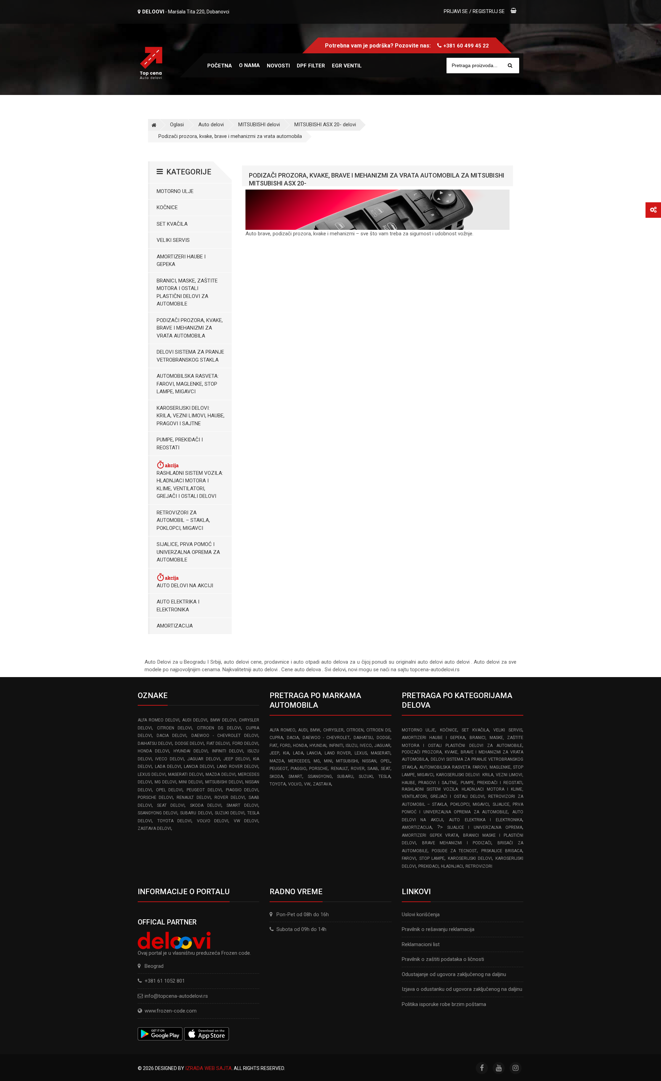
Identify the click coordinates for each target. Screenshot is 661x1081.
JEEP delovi (236, 759)
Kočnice (167, 207)
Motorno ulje (175, 191)
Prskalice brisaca (501, 850)
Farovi (409, 858)
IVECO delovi (169, 759)
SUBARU (345, 776)
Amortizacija (175, 626)
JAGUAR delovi (203, 759)
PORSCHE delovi (155, 797)
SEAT (385, 768)
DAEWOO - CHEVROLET (326, 737)
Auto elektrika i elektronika (178, 606)
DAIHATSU (363, 737)
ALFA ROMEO (282, 730)
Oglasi (177, 124)
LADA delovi (168, 766)
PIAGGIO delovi (242, 790)
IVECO (366, 745)
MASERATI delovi (185, 774)
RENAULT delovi (193, 797)
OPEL (385, 761)
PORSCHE (318, 768)
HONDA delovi (153, 751)
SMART (295, 776)
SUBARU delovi (196, 813)
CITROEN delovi (174, 728)
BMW (315, 730)
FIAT (273, 745)
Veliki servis (173, 240)
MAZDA (277, 761)
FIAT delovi (218, 743)
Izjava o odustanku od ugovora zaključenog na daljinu (462, 989)
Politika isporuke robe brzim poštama (444, 1004)
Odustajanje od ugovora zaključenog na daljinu (454, 974)
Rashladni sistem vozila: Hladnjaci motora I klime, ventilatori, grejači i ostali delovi (190, 485)
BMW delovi (223, 720)
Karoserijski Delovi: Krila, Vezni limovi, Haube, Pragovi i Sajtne (190, 416)
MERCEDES (298, 761)
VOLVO (295, 784)
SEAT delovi (171, 805)
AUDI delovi (194, 720)
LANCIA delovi (199, 766)
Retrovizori (478, 866)
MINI (328, 761)
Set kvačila (172, 224)
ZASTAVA (322, 784)
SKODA (276, 776)
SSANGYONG (320, 776)
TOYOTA (278, 784)
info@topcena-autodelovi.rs (176, 996)
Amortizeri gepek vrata (430, 835)
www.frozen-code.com (171, 1011)
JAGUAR (382, 745)
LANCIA (314, 753)
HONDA (300, 745)
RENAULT (339, 768)
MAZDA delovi (220, 774)
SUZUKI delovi (229, 813)
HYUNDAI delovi (191, 751)
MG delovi (165, 782)
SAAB (372, 768)
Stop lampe (432, 858)
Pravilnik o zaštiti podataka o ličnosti (443, 959)
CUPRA (276, 737)
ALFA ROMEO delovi (158, 720)
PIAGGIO (298, 768)
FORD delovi (245, 743)
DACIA (293, 737)
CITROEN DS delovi (219, 728)
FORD (285, 745)
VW (307, 784)
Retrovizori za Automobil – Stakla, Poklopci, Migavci (183, 520)
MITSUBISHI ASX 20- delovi (325, 124)
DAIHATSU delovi (155, 743)
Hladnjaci (452, 866)
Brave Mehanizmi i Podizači (457, 843)
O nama (249, 65)
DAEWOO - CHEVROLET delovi (225, 735)
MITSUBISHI (347, 761)
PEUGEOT (279, 768)
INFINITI (336, 745)
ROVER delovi (229, 797)
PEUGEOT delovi (204, 790)
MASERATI (380, 753)
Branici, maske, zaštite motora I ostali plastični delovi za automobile (187, 292)
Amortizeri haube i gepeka (181, 261)
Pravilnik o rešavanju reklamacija (438, 929)
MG (317, 761)
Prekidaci (428, 866)
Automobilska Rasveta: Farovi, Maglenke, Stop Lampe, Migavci (188, 384)
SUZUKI (366, 776)
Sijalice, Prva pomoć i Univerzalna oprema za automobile (188, 552)
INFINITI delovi (227, 751)
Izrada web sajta (208, 1068)
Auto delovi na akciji (185, 585)
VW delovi (246, 820)
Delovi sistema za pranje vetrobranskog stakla (190, 356)
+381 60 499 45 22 (466, 46)
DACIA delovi (171, 735)
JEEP (274, 753)
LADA (298, 753)
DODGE (383, 737)
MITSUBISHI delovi (259, 124)
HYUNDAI (317, 745)
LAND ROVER (338, 753)
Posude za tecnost (454, 850)
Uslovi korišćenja (421, 914)
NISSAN (369, 761)
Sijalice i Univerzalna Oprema (484, 827)
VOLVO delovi (213, 820)
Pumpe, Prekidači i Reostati (180, 444)
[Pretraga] (510, 65)
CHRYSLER (333, 730)
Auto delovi (211, 124)
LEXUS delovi (152, 774)
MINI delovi (190, 782)
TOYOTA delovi (174, 820)
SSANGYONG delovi (157, 813)
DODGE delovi (189, 743)
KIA (286, 753)
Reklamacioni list (421, 944)
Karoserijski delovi (470, 858)
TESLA (384, 776)
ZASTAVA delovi (154, 828)
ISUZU (351, 745)
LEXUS (361, 753)
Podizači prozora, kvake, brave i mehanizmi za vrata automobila (230, 136)
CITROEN (355, 730)
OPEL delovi (169, 790)
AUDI (302, 730)
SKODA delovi (205, 805)
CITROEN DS (378, 730)
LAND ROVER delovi (238, 766)
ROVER (358, 768)
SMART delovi (242, 805)
